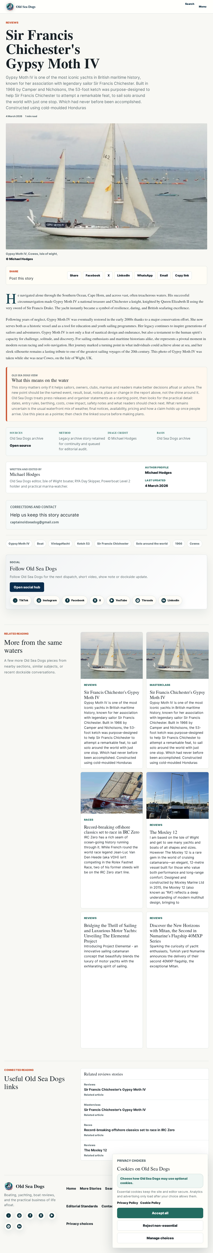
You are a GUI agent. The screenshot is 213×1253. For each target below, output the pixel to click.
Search (189, 3)
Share (74, 275)
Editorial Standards (82, 1206)
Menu (202, 6)
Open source (20, 445)
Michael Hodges (158, 472)
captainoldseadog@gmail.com (34, 522)
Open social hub (27, 587)
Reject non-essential (160, 1225)
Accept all (160, 1213)
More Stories (90, 1188)
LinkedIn (123, 275)
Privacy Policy (127, 1202)
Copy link (182, 275)
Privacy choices (79, 1224)
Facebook (93, 275)
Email (164, 275)
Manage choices (160, 1238)
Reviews (12, 22)
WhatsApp (145, 275)
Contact (108, 1206)
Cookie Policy (150, 1202)
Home (71, 1188)
